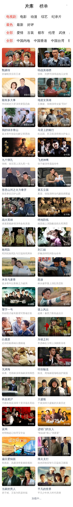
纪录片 (56, 17)
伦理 (51, 33)
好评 (30, 25)
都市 (41, 33)
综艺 (44, 17)
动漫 (34, 17)
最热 (9, 25)
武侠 (62, 33)
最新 (20, 25)
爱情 (20, 33)
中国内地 (23, 41)
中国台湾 (57, 41)
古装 (30, 33)
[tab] (29, 6)
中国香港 (40, 41)
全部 (9, 33)
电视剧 (11, 17)
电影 (23, 17)
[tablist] (36, 6)
